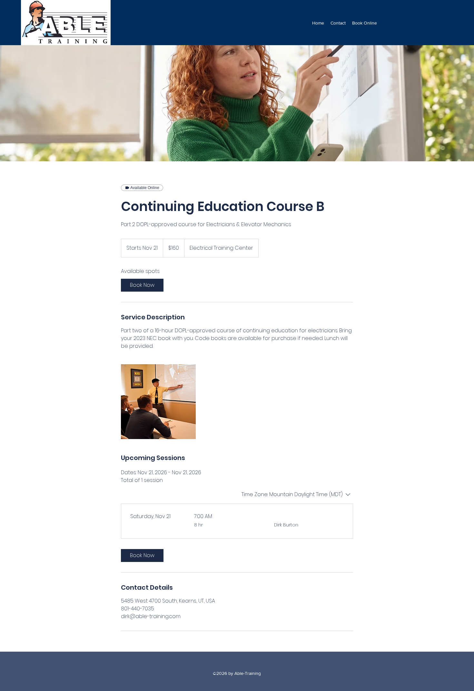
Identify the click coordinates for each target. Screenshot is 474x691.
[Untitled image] (158, 401)
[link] (142, 285)
